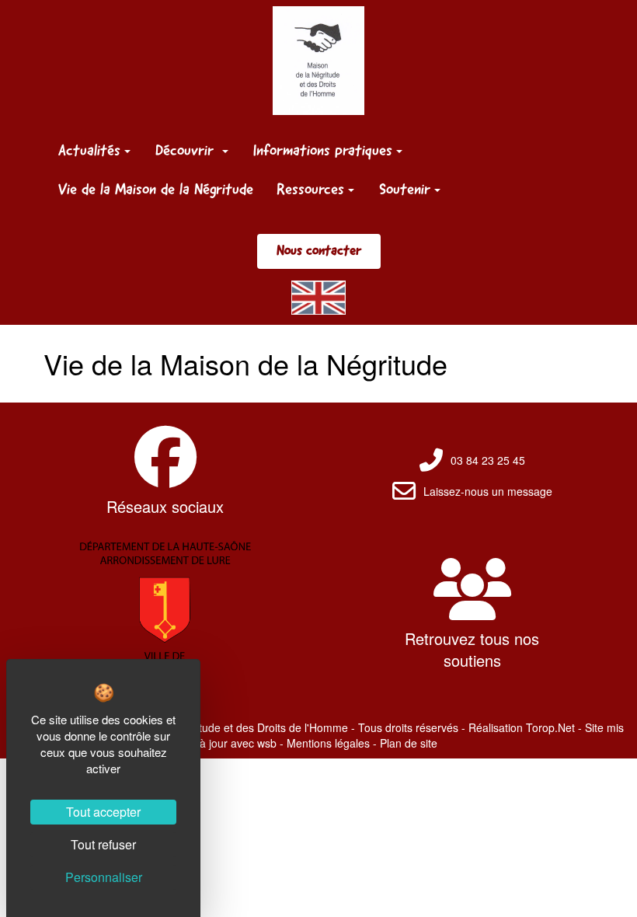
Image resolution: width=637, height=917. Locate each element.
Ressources (310, 189)
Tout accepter (103, 812)
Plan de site (408, 743)
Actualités (89, 150)
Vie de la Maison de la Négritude (155, 189)
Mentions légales (328, 743)
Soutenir (404, 189)
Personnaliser (103, 877)
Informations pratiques (322, 150)
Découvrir (186, 150)
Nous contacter (319, 250)
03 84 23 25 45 (488, 460)
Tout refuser (103, 844)
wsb (267, 743)
